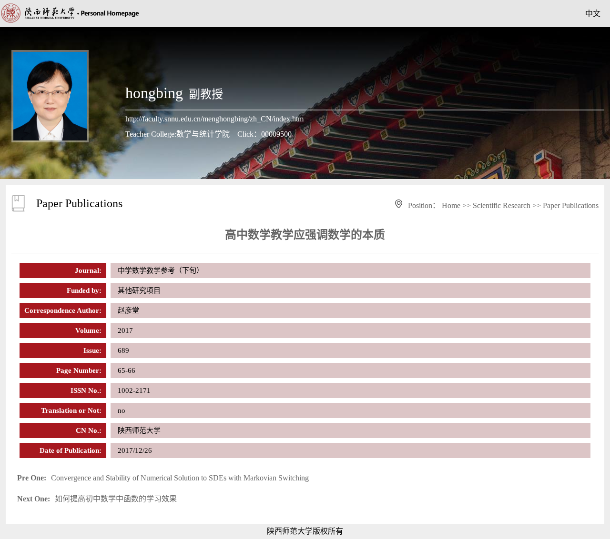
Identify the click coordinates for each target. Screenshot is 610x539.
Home (451, 205)
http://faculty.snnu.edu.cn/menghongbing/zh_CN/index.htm (214, 119)
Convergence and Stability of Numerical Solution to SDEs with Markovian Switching (163, 478)
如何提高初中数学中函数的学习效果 (97, 499)
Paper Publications (571, 205)
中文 (592, 14)
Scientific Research (501, 205)
